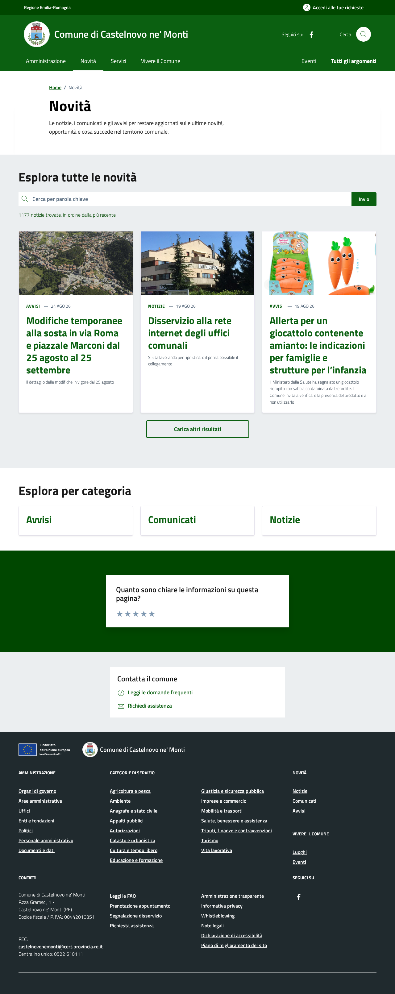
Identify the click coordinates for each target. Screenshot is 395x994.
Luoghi (300, 852)
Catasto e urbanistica (132, 840)
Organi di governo (37, 791)
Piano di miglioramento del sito (234, 945)
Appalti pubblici (126, 820)
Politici (26, 830)
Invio (364, 199)
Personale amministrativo (46, 840)
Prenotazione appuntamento (140, 905)
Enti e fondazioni (36, 820)
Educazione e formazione (136, 860)
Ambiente (120, 801)
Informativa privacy (222, 905)
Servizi (118, 61)
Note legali (212, 925)
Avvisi (299, 810)
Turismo (209, 840)
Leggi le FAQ (123, 896)
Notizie (300, 791)
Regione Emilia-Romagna (47, 7)
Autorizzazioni (125, 830)
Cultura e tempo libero (133, 850)
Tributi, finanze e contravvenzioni (236, 830)
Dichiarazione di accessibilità (231, 935)
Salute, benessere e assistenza (234, 820)
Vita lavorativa (216, 850)
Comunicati (304, 801)
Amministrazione (46, 61)
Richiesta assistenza (132, 925)
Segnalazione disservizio (136, 915)
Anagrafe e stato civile (133, 810)
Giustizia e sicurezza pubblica (232, 791)
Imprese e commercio (223, 801)
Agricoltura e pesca (130, 791)
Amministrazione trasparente (232, 896)
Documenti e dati (37, 850)
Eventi (308, 61)
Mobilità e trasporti (222, 810)
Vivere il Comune (160, 61)
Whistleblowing (218, 915)
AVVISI (33, 306)
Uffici (24, 810)
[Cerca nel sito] (363, 34)
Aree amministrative (40, 801)
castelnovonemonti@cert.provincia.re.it (61, 946)
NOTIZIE (156, 306)
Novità (88, 61)
